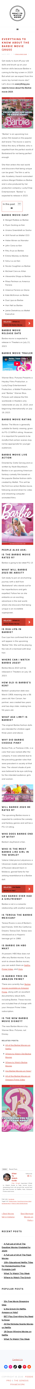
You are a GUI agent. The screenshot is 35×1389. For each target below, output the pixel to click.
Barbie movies (13, 1201)
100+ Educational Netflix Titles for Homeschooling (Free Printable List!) (17, 1266)
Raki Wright (16, 1183)
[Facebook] (28, 1176)
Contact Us (17, 1359)
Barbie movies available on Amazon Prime (16, 988)
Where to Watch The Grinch (17, 1277)
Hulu (20, 969)
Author (5, 1169)
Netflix (27, 965)
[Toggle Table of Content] (18, 203)
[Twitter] (31, 1176)
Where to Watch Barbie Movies (19, 1203)
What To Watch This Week (17, 1273)
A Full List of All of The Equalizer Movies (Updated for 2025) (16, 1247)
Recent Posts (13, 1169)
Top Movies (11, 1199)
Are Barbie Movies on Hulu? (18, 1071)
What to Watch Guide (17, 13)
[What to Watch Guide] (7, 1182)
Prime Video (7, 969)
